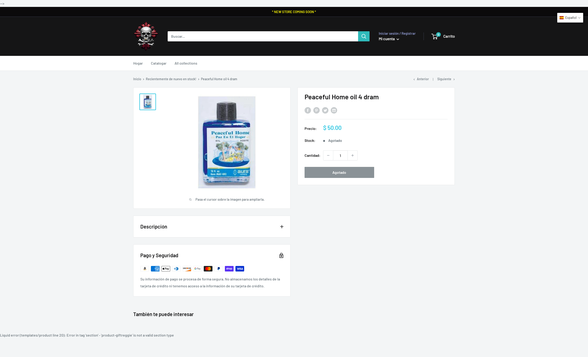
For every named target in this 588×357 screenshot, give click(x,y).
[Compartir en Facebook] (308, 110)
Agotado (339, 172)
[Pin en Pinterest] (316, 110)
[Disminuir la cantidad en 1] (328, 155)
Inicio (137, 79)
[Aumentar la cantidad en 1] (352, 155)
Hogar (138, 63)
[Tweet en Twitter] (325, 110)
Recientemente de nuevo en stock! (171, 79)
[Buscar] (364, 36)
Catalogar (159, 63)
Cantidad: (312, 155)
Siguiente (444, 79)
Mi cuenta (387, 38)
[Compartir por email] (334, 110)
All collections (186, 63)
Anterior (423, 79)
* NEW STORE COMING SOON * (294, 12)
